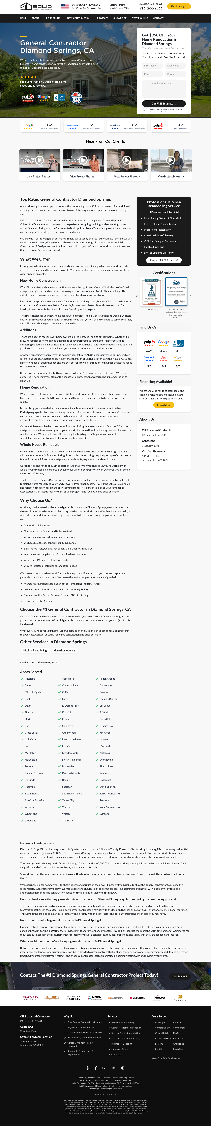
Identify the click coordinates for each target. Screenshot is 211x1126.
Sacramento (107, 1100)
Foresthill (105, 719)
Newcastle (31, 759)
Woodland (30, 820)
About (35, 18)
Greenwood (69, 732)
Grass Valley (31, 732)
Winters (104, 813)
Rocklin (66, 779)
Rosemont (105, 779)
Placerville (68, 766)
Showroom (120, 18)
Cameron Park (70, 685)
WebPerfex (117, 1089)
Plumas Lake (106, 766)
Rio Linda (30, 779)
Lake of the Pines (71, 739)
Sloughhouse (32, 793)
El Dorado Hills (70, 705)
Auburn (29, 685)
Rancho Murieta (71, 773)
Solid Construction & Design (99, 1080)
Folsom (66, 719)
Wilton (66, 813)
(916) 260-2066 (150, 8)
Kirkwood (105, 732)
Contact (158, 18)
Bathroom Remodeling (123, 1022)
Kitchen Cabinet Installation (125, 1033)
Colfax (65, 692)
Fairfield (104, 712)
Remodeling (53, 18)
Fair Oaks (67, 712)
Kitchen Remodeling (35, 650)
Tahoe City (68, 800)
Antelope (30, 678)
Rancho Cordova (34, 773)
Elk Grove (105, 705)
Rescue (104, 773)
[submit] (164, 103)
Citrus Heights (33, 692)
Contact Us (111, 1094)
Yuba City (67, 820)
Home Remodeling (64, 650)
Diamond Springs (109, 698)
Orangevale (106, 759)
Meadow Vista (70, 752)
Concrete (116, 1054)
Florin (28, 719)
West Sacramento (110, 807)
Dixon (28, 705)
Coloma (104, 692)
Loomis (66, 746)
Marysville (105, 746)
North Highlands (71, 759)
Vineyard (67, 807)
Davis (65, 698)
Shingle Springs (108, 786)
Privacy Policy (100, 1094)
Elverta (29, 712)
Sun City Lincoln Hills (111, 793)
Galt (27, 725)
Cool (27, 698)
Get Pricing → (179, 6)
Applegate (68, 678)
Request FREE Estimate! (164, 260)
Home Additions (119, 1049)
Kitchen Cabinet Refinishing (125, 1038)
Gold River (68, 725)
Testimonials (140, 18)
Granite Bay (106, 725)
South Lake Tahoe (72, 793)
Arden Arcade (107, 678)
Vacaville (30, 807)
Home (23, 18)
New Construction (78, 18)
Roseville (30, 786)
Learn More (164, 404)
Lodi (27, 746)
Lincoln (104, 739)
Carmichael (106, 685)
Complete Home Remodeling (126, 1027)
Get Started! (180, 976)
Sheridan (67, 786)
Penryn (29, 766)
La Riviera (30, 739)
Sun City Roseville (34, 800)
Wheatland (31, 813)
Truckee (104, 800)
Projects (102, 18)
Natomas (105, 752)
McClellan (30, 752)
